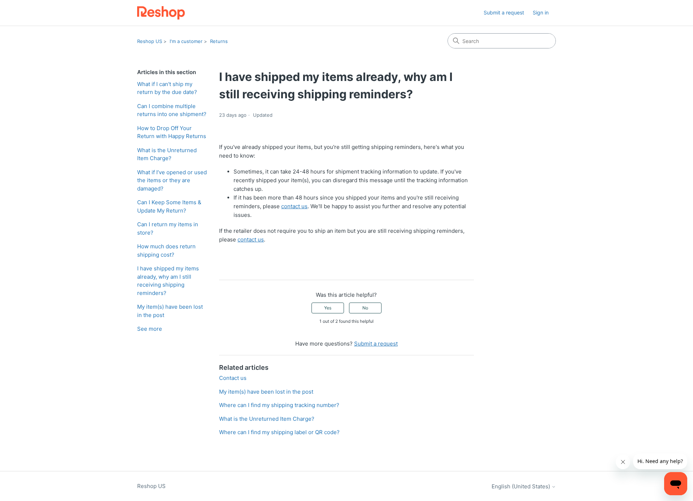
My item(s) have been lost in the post (170, 310)
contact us (294, 206)
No (365, 308)
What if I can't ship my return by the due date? (167, 88)
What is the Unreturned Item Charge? (167, 154)
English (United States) (522, 486)
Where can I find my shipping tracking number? (279, 405)
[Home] (161, 13)
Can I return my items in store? (167, 228)
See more (149, 328)
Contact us (233, 377)
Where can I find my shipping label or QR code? (279, 432)
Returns (219, 41)
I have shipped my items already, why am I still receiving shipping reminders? (168, 280)
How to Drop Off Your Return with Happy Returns (171, 132)
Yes (327, 308)
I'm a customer (186, 41)
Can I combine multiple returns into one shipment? (171, 110)
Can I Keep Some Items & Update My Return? (169, 206)
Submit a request (504, 12)
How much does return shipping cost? (166, 250)
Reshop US (149, 41)
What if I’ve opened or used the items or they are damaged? (172, 180)
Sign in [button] (541, 12)
